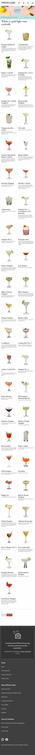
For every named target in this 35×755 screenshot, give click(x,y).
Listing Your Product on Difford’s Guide (11, 693)
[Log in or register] (19, 3)
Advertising (4, 697)
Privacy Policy (4, 727)
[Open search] (28, 3)
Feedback (3, 712)
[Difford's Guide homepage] (8, 3)
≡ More (26, 17)
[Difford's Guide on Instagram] (3, 739)
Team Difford (4, 704)
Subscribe (9, 615)
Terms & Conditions (7, 719)
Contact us (4, 708)
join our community (26, 651)
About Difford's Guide (8, 685)
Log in (2, 666)
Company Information (7, 701)
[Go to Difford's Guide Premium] (23, 3)
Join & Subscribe (5, 670)
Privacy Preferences (6, 674)
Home (3, 663)
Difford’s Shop (5, 678)
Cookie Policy (4, 731)
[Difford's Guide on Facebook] (7, 739)
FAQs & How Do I (5, 689)
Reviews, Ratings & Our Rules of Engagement (12, 723)
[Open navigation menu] (32, 3)
